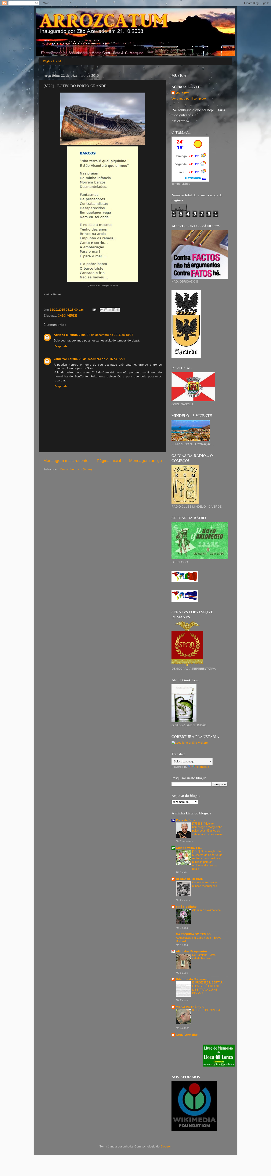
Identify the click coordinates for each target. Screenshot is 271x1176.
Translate (203, 766)
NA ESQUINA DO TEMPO (193, 934)
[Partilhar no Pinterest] (118, 310)
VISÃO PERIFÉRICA (190, 1006)
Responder (61, 346)
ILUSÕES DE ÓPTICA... (207, 1010)
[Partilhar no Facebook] (114, 310)
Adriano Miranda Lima (70, 334)
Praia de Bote (185, 820)
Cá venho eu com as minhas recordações (205, 884)
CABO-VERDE (67, 315)
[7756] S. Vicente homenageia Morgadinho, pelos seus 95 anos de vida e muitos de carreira (207, 829)
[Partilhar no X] (110, 310)
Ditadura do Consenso (192, 979)
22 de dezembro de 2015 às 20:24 (102, 359)
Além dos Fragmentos (192, 951)
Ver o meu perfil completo (188, 98)
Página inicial (52, 61)
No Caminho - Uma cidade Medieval (204, 956)
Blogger (165, 1146)
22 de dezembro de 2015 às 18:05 (110, 334)
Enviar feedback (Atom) (76, 469)
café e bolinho (186, 906)
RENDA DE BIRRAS (189, 879)
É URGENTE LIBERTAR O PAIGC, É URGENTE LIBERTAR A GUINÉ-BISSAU (207, 988)
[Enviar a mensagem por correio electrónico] (94, 309)
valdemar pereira (66, 359)
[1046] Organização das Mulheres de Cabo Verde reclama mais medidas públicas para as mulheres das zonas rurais (207, 860)
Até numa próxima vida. (206, 910)
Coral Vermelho (187, 1034)
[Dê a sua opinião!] (106, 310)
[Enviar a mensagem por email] (102, 310)
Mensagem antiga (145, 460)
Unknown (182, 92)
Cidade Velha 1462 (189, 848)
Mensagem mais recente (65, 460)
